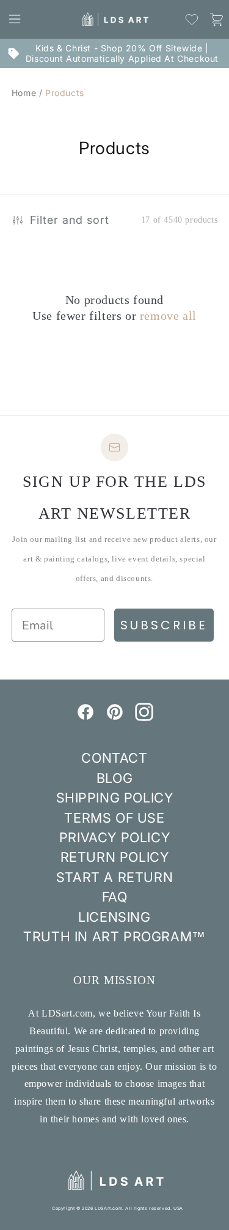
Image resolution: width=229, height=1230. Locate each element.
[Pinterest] (115, 717)
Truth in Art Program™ (114, 936)
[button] (14, 19)
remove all (168, 315)
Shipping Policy (114, 798)
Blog (114, 778)
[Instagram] (144, 717)
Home (24, 92)
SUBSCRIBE (164, 625)
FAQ (115, 897)
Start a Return (114, 877)
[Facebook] (85, 717)
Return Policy (114, 857)
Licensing (114, 917)
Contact (114, 758)
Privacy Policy (114, 837)
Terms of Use (114, 818)
